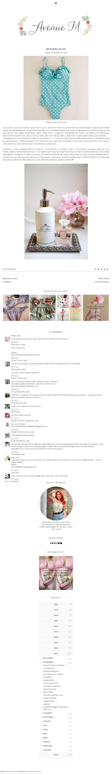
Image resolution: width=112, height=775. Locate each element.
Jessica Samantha (18, 391)
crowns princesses (51, 683)
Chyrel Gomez (17, 360)
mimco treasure (49, 689)
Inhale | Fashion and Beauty (22, 420)
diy (6, 269)
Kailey (13, 335)
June (45, 729)
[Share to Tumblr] (104, 269)
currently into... (49, 668)
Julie (13, 472)
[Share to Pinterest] (102, 269)
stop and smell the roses (53, 695)
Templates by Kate (34, 771)
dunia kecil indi (17, 403)
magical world (48, 701)
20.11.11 (14, 342)
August (47, 721)
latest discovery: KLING (53, 674)
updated (46, 704)
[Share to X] (99, 269)
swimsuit (12, 269)
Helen (13, 412)
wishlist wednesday (51, 671)
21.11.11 (14, 400)
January (47, 750)
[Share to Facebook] (95, 269)
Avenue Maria (11, 771)
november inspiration (52, 686)
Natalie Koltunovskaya (20, 432)
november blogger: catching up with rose (55, 708)
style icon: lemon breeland (53, 665)
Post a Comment (12, 481)
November (48, 662)
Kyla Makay (16, 454)
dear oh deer (48, 692)
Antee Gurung (17, 378)
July (45, 725)
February (47, 746)
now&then (47, 677)
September (48, 717)
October (47, 713)
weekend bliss (48, 680)
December (48, 658)
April (45, 738)
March (46, 742)
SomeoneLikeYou (18, 441)
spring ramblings (50, 698)
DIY (52, 138)
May (45, 733)
